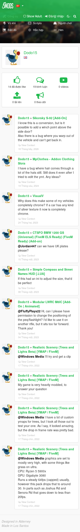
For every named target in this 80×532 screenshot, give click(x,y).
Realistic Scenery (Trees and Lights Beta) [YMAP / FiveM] (46, 349)
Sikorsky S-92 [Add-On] (50, 118)
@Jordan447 (27, 246)
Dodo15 (30, 52)
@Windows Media (31, 356)
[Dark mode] (68, 16)
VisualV (38, 196)
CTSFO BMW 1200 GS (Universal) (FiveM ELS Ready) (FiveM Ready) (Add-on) (45, 236)
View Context (28, 145)
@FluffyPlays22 (29, 311)
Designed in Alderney (16, 521)
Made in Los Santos (15, 525)
